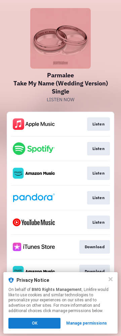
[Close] (110, 279)
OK (34, 323)
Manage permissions (86, 323)
